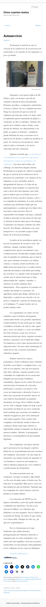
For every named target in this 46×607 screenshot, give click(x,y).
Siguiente (38, 25)
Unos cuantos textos (16, 12)
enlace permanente (22, 581)
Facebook (7, 593)
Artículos (32, 577)
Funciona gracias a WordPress (30, 603)
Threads (31, 590)
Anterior (7, 25)
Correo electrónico (9, 590)
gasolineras (19, 579)
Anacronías (24, 577)
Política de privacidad (12, 603)
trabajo (32, 579)
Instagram (25, 590)
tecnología (26, 579)
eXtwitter (38, 590)
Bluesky (18, 590)
